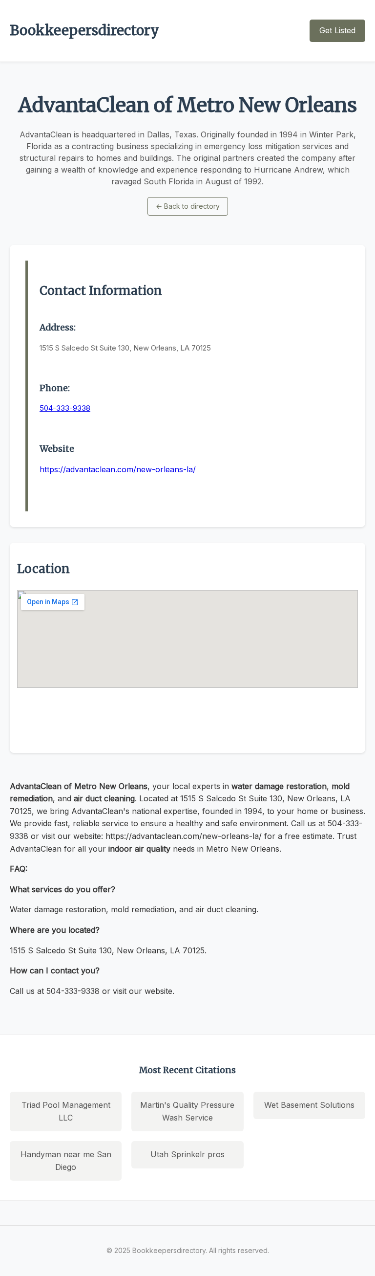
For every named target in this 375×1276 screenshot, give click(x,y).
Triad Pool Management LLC (65, 1111)
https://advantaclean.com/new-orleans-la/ (118, 469)
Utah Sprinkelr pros (187, 1154)
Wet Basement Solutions (309, 1105)
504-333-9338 (65, 408)
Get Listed (337, 30)
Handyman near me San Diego (66, 1160)
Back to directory (188, 206)
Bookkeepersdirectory (84, 30)
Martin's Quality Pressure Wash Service (187, 1111)
